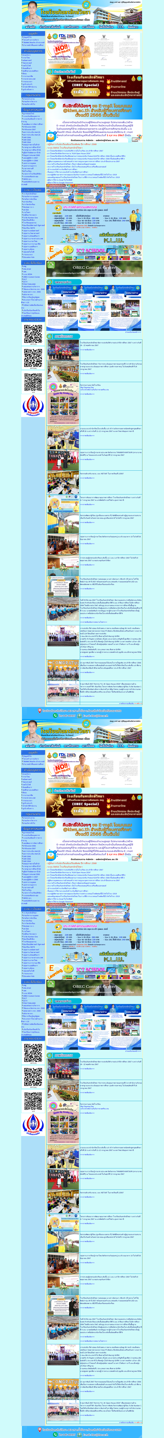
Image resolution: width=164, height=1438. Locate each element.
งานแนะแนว (27, 82)
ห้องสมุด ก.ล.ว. (28, 207)
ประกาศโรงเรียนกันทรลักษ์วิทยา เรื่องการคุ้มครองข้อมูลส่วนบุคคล (71, 164)
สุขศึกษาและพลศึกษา (30, 71)
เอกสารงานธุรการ (30, 166)
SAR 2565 (27, 140)
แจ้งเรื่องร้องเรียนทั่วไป (31, 310)
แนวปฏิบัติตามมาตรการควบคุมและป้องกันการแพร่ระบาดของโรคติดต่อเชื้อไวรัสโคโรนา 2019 (82, 175)
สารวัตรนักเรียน (29, 204)
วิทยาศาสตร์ (27, 63)
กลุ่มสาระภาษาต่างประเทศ (33, 239)
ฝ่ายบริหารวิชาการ (30, 102)
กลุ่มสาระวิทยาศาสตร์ (31, 233)
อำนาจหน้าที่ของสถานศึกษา (33, 45)
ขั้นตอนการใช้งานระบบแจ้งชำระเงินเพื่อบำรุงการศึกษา (67, 172)
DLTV (25, 282)
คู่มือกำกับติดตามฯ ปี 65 (31, 153)
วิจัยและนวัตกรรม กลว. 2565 (34, 289)
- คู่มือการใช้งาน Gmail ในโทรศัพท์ (59, 180)
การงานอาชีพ (27, 76)
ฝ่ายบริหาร (26, 55)
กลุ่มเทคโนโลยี (28, 252)
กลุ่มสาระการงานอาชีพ (31, 244)
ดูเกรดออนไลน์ (28, 114)
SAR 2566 (27, 137)
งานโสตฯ (26, 212)
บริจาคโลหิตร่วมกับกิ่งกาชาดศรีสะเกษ (95, 390)
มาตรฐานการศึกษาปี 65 (32, 150)
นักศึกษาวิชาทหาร (30, 215)
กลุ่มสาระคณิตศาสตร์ (31, 231)
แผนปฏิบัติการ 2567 (30, 158)
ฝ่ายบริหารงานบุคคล (30, 196)
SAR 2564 (27, 142)
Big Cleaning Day (87, 387)
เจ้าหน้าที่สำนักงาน (29, 87)
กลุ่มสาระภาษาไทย (30, 241)
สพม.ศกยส (27, 269)
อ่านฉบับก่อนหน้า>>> (133, 332)
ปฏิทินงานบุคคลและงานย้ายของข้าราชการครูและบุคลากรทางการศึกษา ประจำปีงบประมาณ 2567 (83, 161)
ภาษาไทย (26, 58)
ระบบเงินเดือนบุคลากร (31, 116)
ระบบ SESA (27, 274)
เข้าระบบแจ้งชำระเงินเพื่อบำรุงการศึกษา (62, 169)
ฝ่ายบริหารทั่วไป (29, 104)
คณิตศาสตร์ (27, 60)
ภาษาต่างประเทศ (28, 79)
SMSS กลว (27, 179)
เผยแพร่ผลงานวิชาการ (31, 287)
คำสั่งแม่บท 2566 (29, 127)
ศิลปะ (24, 74)
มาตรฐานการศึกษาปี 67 (32, 147)
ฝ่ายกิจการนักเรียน (30, 199)
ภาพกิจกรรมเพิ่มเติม (126, 703)
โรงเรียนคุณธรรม (29, 223)
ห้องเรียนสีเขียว (29, 220)
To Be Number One (30, 218)
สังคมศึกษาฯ (27, 68)
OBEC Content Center (31, 277)
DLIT (25, 279)
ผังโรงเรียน (27, 171)
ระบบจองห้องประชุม (30, 176)
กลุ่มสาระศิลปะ (28, 249)
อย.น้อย (26, 210)
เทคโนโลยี (26, 66)
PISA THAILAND (29, 284)
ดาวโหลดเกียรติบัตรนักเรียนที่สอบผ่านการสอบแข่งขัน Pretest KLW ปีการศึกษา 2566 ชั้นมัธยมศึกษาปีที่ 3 (86, 159)
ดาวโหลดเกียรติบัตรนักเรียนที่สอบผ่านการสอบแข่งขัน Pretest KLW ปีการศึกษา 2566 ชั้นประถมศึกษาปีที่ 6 (86, 156)
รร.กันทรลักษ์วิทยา (30, 194)
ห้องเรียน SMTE (29, 228)
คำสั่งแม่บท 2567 (29, 129)
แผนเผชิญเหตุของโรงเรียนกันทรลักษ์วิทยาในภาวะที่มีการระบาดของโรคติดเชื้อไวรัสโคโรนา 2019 (83, 177)
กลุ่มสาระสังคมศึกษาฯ (31, 236)
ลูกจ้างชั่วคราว (28, 89)
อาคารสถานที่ (28, 168)
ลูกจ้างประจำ (27, 84)
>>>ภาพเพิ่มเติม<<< (87, 350)
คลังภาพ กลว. (28, 294)
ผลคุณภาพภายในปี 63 (31, 145)
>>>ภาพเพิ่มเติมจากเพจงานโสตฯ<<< (93, 622)
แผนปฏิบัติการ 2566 (30, 161)
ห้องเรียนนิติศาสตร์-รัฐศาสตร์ (34, 225)
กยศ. (25, 272)
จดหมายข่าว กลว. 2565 (32, 292)
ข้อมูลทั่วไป (27, 37)
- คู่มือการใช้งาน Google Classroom (59, 183)
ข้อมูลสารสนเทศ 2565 (31, 155)
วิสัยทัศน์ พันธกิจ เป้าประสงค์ (33, 42)
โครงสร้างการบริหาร (31, 40)
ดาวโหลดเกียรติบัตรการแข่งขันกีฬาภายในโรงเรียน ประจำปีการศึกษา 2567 (75, 151)
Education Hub (28, 257)
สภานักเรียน (27, 202)
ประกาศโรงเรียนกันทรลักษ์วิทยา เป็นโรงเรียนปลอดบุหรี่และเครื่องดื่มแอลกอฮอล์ (76, 167)
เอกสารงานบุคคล (29, 163)
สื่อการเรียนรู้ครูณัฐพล (31, 297)
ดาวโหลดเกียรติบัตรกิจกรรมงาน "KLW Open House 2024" (69, 153)
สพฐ (24, 266)
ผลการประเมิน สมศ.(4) (31, 135)
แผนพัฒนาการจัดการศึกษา (33, 124)
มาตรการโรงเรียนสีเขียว (32, 174)
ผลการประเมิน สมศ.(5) (31, 132)
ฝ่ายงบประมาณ (29, 99)
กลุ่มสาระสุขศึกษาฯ (30, 247)
